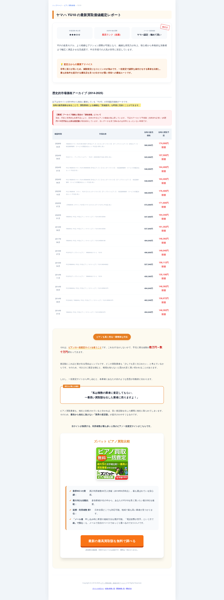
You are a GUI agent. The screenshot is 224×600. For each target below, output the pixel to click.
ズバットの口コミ (98, 588)
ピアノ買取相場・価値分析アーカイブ (113, 583)
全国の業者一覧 (110, 588)
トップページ (57, 5)
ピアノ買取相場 (69, 5)
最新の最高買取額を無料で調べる (112, 541)
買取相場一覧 (120, 588)
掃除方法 (129, 588)
